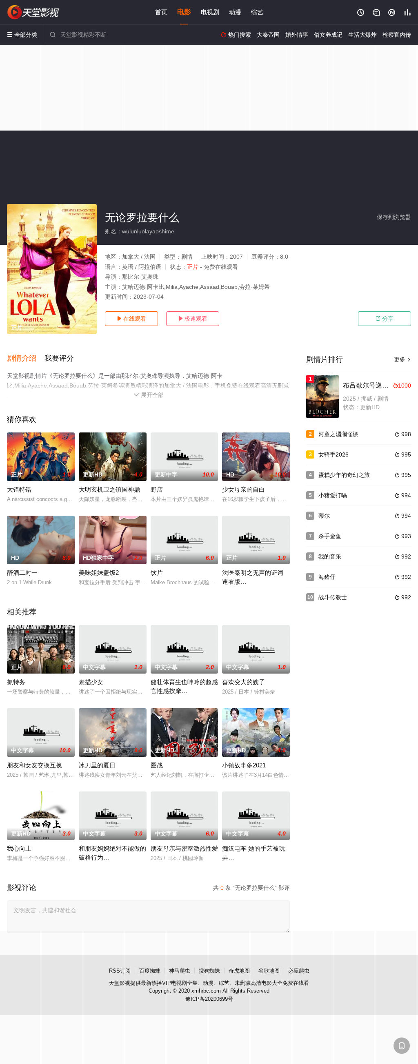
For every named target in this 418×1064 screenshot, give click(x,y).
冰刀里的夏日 (97, 765)
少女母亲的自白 (243, 489)
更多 (402, 359)
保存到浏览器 (394, 217)
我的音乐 (329, 556)
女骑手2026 (333, 454)
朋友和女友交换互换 (34, 765)
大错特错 (19, 489)
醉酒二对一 (22, 572)
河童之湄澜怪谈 (338, 434)
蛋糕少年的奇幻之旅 (344, 475)
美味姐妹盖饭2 (99, 572)
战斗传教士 (332, 597)
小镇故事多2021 (244, 765)
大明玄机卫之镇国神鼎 (109, 489)
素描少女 (91, 681)
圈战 (157, 765)
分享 (385, 318)
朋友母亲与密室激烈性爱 (184, 848)
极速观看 (192, 318)
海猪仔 (327, 577)
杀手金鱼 (329, 536)
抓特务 (16, 681)
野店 (157, 489)
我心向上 (19, 848)
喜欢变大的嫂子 (243, 681)
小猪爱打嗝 (332, 495)
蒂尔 (324, 515)
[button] (25, 359)
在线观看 (131, 318)
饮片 (157, 572)
